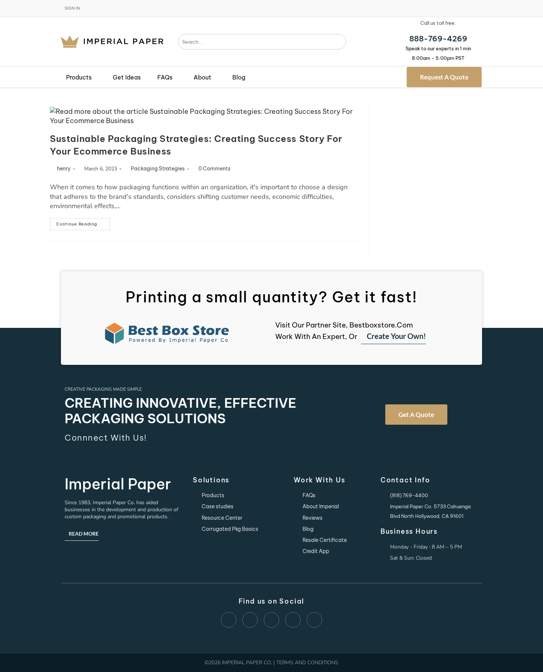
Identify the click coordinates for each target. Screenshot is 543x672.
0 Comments (214, 168)
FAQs (165, 77)
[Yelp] (250, 620)
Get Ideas (127, 77)
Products (79, 77)
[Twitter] (314, 620)
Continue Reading (83, 222)
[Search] (340, 41)
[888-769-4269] (438, 31)
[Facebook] (228, 620)
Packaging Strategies (158, 168)
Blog (238, 77)
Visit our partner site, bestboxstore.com (344, 324)
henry (64, 168)
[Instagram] (293, 620)
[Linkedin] (271, 620)
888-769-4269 (438, 38)
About (202, 77)
